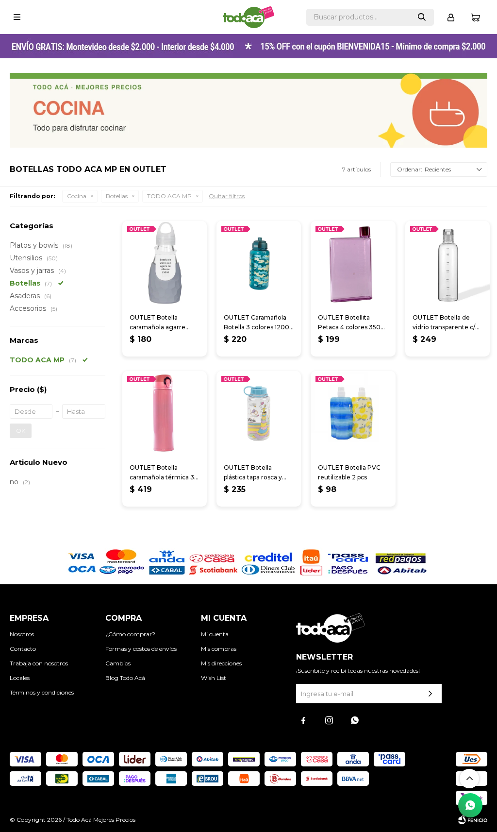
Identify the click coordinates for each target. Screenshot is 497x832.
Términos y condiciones (42, 692)
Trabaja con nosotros (39, 663)
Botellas (117, 196)
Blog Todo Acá (125, 677)
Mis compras (218, 648)
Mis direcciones (221, 663)
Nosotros (22, 634)
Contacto (23, 648)
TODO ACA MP (169, 196)
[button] (422, 17)
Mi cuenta (215, 634)
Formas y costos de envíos (141, 648)
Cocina (76, 196)
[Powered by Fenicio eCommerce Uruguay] (472, 820)
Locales (20, 677)
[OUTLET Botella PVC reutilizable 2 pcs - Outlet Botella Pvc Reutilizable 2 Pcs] (353, 413)
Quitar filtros (227, 196)
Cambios (118, 663)
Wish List (213, 677)
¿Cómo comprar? (130, 634)
